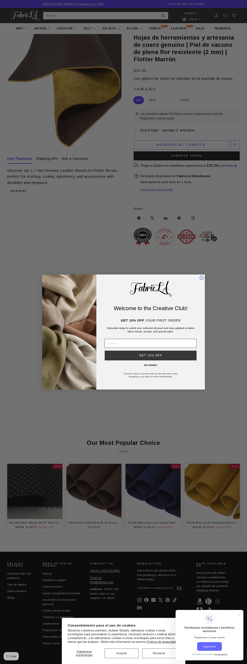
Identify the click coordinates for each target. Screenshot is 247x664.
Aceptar (121, 653)
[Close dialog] (201, 278)
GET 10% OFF (150, 355)
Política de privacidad (161, 641)
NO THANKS (150, 365)
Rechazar (159, 653)
